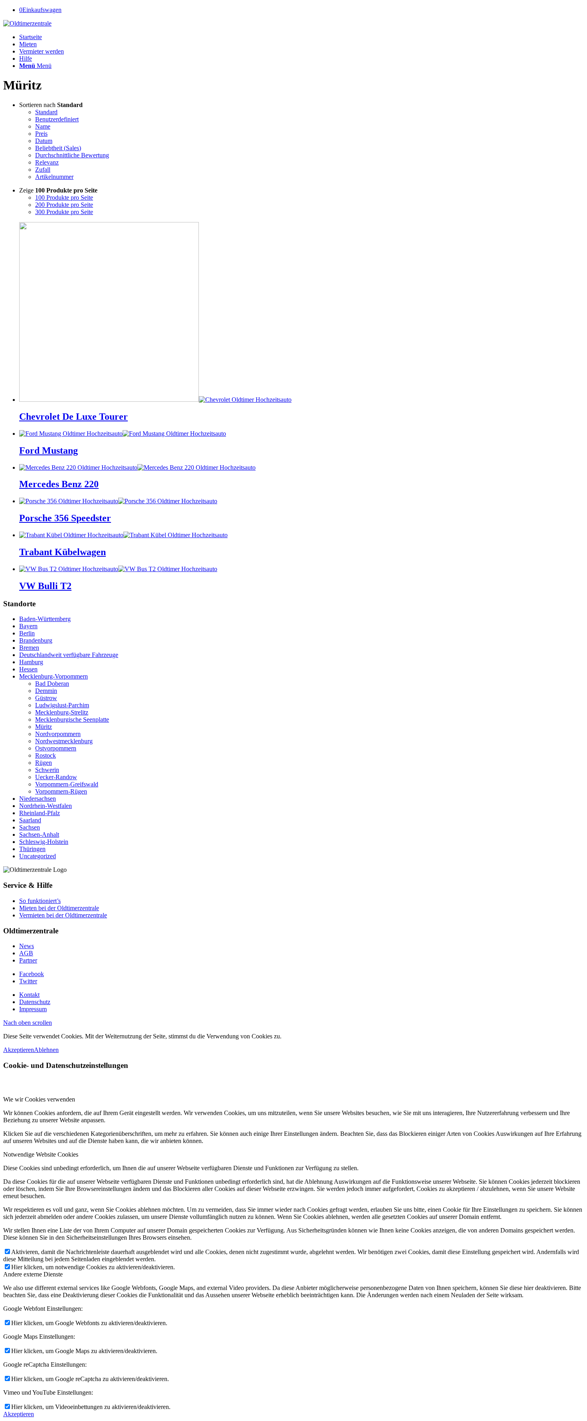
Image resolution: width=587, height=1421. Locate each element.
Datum (43, 140)
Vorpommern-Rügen (61, 791)
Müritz (43, 726)
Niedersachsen (37, 798)
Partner (28, 960)
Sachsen (29, 827)
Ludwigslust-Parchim (62, 705)
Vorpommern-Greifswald (66, 784)
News (26, 946)
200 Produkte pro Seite (64, 204)
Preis (41, 133)
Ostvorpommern (55, 748)
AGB (26, 953)
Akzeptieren (18, 1049)
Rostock (45, 755)
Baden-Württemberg (45, 618)
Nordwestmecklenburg (64, 741)
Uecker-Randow (56, 777)
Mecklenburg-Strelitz (61, 712)
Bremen (29, 647)
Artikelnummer (54, 176)
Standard (46, 112)
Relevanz (47, 162)
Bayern (28, 626)
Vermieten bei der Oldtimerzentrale (63, 915)
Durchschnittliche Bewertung (72, 155)
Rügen (43, 762)
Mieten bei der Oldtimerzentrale (59, 908)
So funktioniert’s (40, 900)
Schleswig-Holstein (43, 841)
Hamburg (31, 662)
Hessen (28, 669)
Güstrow (46, 698)
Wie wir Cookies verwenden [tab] (39, 1099)
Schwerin (47, 769)
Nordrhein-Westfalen (45, 805)
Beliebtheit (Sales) (58, 148)
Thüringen (32, 848)
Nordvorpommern (58, 733)
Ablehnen (46, 1049)
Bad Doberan (52, 683)
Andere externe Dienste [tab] (33, 1274)
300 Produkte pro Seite (64, 211)
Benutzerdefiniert (57, 119)
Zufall (42, 169)
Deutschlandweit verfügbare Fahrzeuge (68, 654)
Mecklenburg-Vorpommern (53, 676)
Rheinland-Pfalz (39, 813)
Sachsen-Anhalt (39, 834)
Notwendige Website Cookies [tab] (40, 1154)
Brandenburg (35, 640)
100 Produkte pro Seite (64, 197)
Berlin (27, 633)
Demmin (46, 690)
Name (42, 126)
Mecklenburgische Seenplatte (72, 719)
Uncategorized (37, 856)
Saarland (30, 820)
